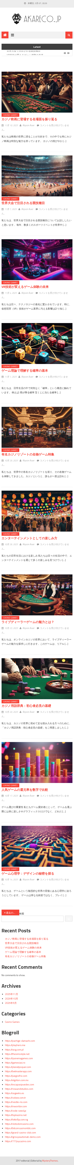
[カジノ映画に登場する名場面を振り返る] (37, 92)
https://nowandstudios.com (19, 1089)
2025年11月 (11, 994)
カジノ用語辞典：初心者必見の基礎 (26, 705)
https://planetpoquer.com (18, 1067)
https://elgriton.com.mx (16, 1080)
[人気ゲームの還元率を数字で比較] (37, 762)
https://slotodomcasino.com (19, 1124)
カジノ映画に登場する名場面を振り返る (29, 119)
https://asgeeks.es (14, 1093)
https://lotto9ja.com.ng (16, 1119)
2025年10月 (11, 998)
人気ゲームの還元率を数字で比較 (25, 789)
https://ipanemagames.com (19, 1058)
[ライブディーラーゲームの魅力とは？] (37, 594)
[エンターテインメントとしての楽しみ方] (37, 511)
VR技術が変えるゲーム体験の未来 (25, 53)
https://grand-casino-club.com (20, 1132)
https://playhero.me (15, 1045)
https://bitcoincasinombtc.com (20, 1128)
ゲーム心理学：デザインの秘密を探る (28, 873)
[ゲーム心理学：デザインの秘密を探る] (37, 846)
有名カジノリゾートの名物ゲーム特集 (28, 454)
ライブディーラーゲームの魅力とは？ (28, 622)
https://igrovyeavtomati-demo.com (23, 1137)
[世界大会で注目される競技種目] (37, 175)
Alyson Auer (29, 125)
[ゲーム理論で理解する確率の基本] (37, 343)
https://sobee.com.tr (15, 1097)
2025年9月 (11, 1003)
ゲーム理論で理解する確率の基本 (25, 370)
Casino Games (10, 115)
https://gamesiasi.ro (15, 1062)
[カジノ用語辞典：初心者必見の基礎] (37, 678)
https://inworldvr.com (16, 1106)
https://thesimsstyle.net (17, 1054)
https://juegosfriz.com (16, 1076)
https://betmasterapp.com (18, 1071)
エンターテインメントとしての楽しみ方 (29, 538)
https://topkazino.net (16, 1115)
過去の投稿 (12, 912)
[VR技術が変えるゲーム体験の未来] (37, 259)
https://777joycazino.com (18, 1141)
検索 (21, 913)
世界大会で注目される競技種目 (23, 203)
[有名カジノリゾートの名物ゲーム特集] (37, 427)
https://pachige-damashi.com (20, 1041)
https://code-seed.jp (15, 1110)
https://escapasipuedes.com (19, 1084)
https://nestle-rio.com (16, 1102)
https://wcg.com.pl (14, 1049)
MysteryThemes (50, 1160)
